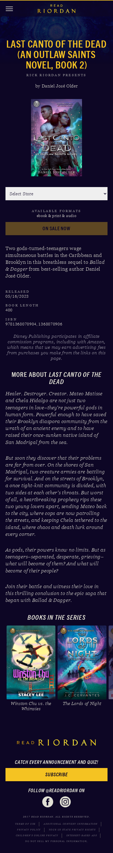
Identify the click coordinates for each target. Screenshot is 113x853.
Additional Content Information (71, 824)
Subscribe (56, 774)
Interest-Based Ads (81, 835)
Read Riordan (56, 8)
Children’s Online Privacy (37, 835)
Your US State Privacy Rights (72, 830)
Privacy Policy (29, 830)
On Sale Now (56, 228)
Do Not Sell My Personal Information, (56, 841)
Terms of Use (25, 824)
